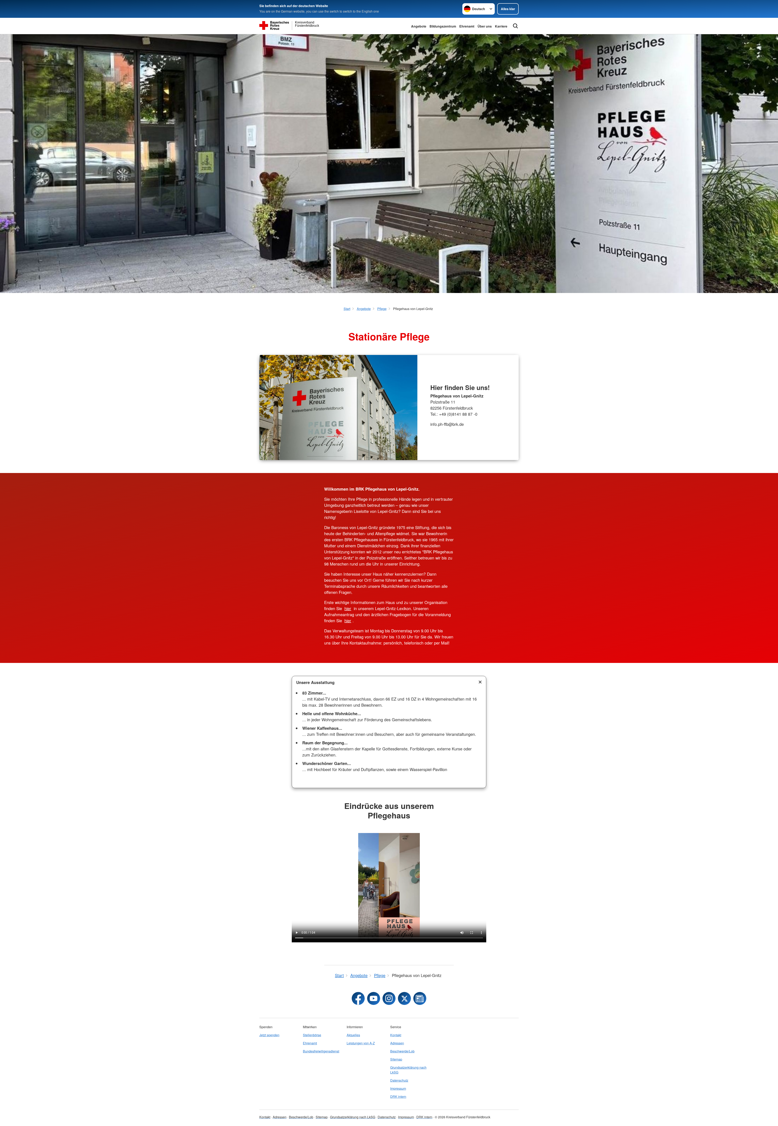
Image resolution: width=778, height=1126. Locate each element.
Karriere (501, 26)
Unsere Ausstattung (315, 682)
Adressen (397, 1043)
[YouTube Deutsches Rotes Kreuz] (373, 998)
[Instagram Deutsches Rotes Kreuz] (389, 998)
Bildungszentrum (443, 26)
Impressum (398, 1088)
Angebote (418, 26)
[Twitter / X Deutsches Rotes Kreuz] (404, 998)
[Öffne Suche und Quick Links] (515, 26)
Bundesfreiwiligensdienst (321, 1051)
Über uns (485, 26)
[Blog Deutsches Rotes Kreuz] (419, 998)
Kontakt (395, 1035)
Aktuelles (353, 1035)
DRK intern (398, 1096)
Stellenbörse (312, 1035)
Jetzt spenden (269, 1035)
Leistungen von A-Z (361, 1043)
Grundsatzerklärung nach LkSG (408, 1070)
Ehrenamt (466, 26)
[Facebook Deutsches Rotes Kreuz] (358, 998)
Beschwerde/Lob (402, 1051)
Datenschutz (399, 1080)
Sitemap (396, 1059)
